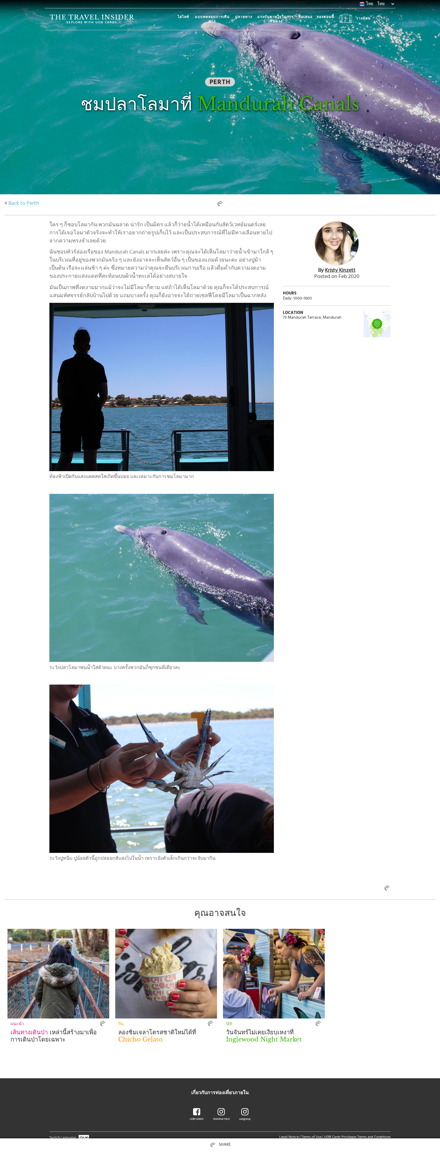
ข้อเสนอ (305, 17)
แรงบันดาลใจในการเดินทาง (275, 19)
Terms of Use (311, 1137)
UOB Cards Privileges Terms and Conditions (357, 1137)
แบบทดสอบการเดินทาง (212, 19)
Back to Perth (23, 203)
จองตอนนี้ (325, 17)
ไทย (369, 4)
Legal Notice (289, 1137)
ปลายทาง (243, 17)
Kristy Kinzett (340, 270)
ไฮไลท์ (183, 17)
